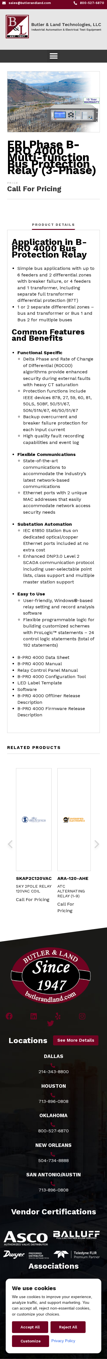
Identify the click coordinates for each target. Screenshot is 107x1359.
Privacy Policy (63, 1341)
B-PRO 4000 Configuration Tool (51, 676)
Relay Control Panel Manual (47, 670)
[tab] (53, 225)
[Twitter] (50, 1023)
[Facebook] (9, 1016)
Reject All (68, 1327)
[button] (53, 56)
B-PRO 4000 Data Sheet (43, 657)
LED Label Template (39, 683)
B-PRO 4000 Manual (39, 663)
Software (27, 689)
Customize (31, 1341)
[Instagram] (82, 1016)
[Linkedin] (33, 1016)
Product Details (53, 225)
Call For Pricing (34, 189)
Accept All (30, 1327)
